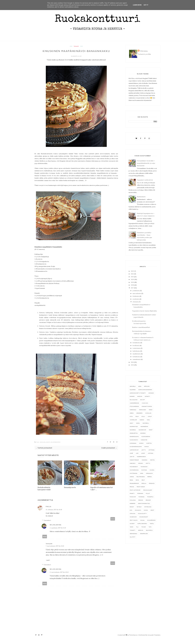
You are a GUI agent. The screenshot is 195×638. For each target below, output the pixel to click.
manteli (152, 460)
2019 (132, 282)
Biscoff (142, 399)
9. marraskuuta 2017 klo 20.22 (59, 572)
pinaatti (132, 493)
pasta (137, 480)
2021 (132, 277)
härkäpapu (139, 413)
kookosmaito (134, 440)
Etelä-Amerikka (134, 406)
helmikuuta (136, 357)
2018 (132, 285)
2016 (132, 362)
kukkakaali (133, 443)
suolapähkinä (151, 520)
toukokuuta (136, 348)
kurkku (141, 443)
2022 (132, 274)
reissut (132, 506)
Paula (48, 506)
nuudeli (152, 470)
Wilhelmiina (55, 525)
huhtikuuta (136, 351)
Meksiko (140, 463)
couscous (145, 403)
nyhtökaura (133, 473)
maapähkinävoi (55, 442)
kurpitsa (149, 443)
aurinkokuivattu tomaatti (138, 393)
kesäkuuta (136, 345)
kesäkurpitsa (134, 433)
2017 (132, 288)
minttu (148, 463)
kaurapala (133, 429)
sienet (152, 510)
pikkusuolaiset (147, 490)
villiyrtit (132, 537)
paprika (149, 476)
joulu (143, 416)
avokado (151, 393)
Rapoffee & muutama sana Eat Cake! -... (101, 488)
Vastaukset (47, 520)
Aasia (139, 386)
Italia (137, 416)
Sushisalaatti (141, 197)
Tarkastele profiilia (144, 54)
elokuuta (135, 302)
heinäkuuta (136, 343)
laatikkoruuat (134, 450)
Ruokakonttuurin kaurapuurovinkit (44, 488)
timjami (143, 527)
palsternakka (140, 476)
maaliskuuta (136, 354)
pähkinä (140, 500)
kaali (148, 419)
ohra (141, 473)
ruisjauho (138, 510)
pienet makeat (141, 486)
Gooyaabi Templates (154, 635)
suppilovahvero (142, 523)
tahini (131, 527)
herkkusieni (142, 409)
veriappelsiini (144, 533)
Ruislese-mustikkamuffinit (141, 327)
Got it (146, 5)
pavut (143, 480)
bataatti (147, 396)
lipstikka (150, 453)
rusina (146, 510)
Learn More (137, 5)
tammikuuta (136, 359)
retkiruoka (147, 506)
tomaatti (132, 530)
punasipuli (150, 496)
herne (150, 409)
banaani (76, 46)
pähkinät (148, 500)
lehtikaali (151, 450)
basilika (139, 396)
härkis (132, 413)
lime (137, 453)
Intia (131, 416)
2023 (132, 271)
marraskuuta (137, 293)
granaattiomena (147, 406)
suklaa (142, 520)
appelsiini (147, 386)
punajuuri (133, 496)
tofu (150, 527)
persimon (151, 483)
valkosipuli (149, 530)
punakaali (142, 496)
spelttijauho (134, 520)
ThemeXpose (133, 635)
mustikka (144, 470)
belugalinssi (133, 399)
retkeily (139, 506)
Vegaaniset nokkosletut (145, 180)
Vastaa (112, 518)
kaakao (142, 419)
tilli (137, 527)
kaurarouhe (142, 429)
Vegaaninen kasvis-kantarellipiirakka (144, 311)
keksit (151, 429)
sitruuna (132, 513)
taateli (152, 523)
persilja (143, 483)
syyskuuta (136, 299)
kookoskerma (145, 436)
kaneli (138, 423)
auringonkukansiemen (145, 389)
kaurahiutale (134, 426)
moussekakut (134, 466)
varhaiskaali (133, 533)
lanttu (143, 450)
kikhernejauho (134, 436)
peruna (132, 486)
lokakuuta (136, 296)
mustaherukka (134, 470)
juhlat (150, 416)
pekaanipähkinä (134, 483)
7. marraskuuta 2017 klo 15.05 (55, 546)
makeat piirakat (134, 460)
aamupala (132, 386)
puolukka (133, 500)
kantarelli (146, 423)
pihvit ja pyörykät (135, 490)
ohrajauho (149, 473)
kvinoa (146, 446)
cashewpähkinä (134, 403)
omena (132, 476)
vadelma (140, 530)
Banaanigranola (70, 487)
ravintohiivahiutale (144, 503)
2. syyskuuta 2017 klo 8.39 (58, 528)
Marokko (132, 463)
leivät (131, 453)
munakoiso (144, 466)
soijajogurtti (142, 513)
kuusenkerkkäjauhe (136, 446)
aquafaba (133, 389)
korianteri (144, 440)
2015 (132, 365)
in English (148, 413)
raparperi (132, 503)
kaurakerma (144, 426)
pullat (148, 493)
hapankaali (133, 409)
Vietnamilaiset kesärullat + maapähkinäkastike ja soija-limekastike (146, 163)
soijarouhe (133, 517)
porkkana (140, 493)
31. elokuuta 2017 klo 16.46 (54, 510)
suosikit (132, 523)
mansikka (144, 460)
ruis (131, 510)
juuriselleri (133, 419)
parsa (131, 480)
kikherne (143, 433)
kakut (48, 442)
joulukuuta (136, 291)
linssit (143, 453)
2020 (132, 279)
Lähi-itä (132, 456)
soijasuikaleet (143, 517)
